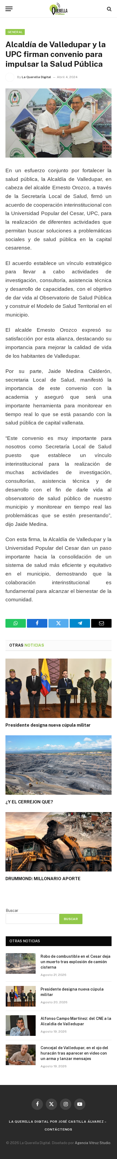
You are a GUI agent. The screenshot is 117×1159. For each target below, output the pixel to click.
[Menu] (9, 9)
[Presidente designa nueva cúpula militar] (58, 688)
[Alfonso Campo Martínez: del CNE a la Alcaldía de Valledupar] (21, 1025)
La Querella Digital (36, 77)
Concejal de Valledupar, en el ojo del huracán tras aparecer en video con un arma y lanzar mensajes (74, 1053)
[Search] (109, 9)
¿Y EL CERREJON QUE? (29, 801)
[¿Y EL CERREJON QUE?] (58, 765)
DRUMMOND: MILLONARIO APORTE (43, 878)
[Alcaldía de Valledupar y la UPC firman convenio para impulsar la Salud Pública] (58, 123)
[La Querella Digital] (59, 9)
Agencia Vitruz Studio (92, 1143)
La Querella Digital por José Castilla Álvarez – (58, 1121)
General (15, 32)
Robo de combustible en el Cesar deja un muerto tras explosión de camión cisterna (75, 961)
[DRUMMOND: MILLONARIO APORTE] (58, 841)
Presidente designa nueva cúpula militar (48, 725)
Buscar (12, 910)
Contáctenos (58, 1129)
